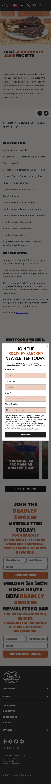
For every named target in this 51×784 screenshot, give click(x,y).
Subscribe (25, 435)
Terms (36, 429)
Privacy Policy (26, 429)
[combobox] (8, 410)
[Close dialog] (47, 345)
